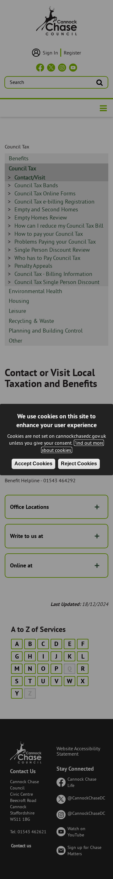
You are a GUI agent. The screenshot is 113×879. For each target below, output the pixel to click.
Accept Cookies (33, 463)
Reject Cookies (79, 463)
